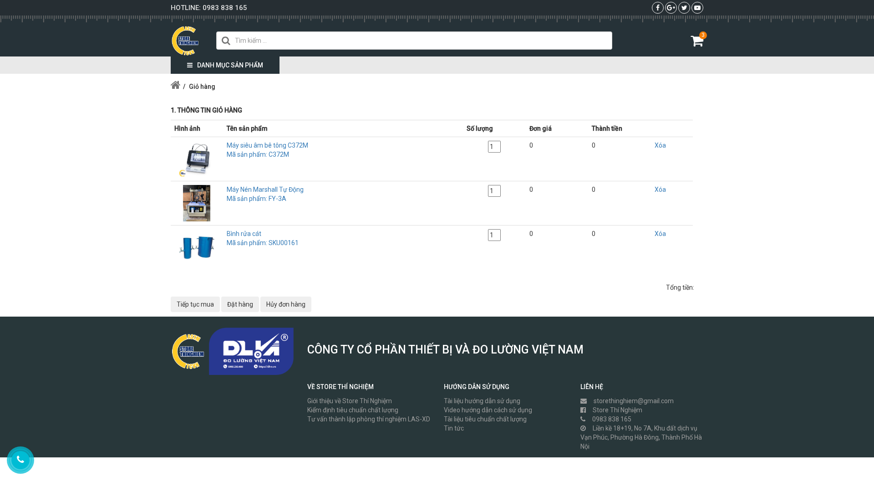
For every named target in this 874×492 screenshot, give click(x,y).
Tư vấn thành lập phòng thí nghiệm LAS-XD (368, 419)
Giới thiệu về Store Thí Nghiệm (349, 401)
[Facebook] (658, 7)
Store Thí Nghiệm (617, 410)
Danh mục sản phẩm (230, 65)
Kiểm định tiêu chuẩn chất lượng (352, 410)
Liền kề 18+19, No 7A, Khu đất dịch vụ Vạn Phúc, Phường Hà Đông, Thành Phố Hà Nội (641, 437)
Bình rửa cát (263, 238)
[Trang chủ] (176, 86)
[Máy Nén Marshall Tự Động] (196, 202)
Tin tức (454, 428)
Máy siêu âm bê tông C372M (267, 150)
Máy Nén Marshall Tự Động (265, 194)
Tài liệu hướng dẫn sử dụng (482, 401)
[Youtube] (697, 7)
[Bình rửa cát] (196, 247)
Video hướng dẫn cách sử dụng (488, 410)
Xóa (660, 145)
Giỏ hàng (202, 86)
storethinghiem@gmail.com (634, 401)
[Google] (671, 7)
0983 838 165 (225, 8)
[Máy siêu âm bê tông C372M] (197, 158)
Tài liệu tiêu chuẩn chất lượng (485, 419)
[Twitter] (684, 7)
